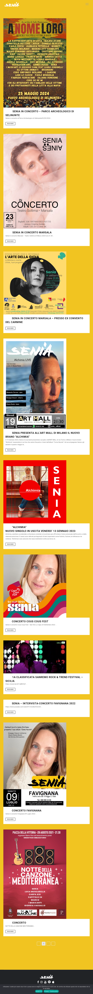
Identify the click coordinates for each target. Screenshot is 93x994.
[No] (91, 989)
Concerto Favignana (26, 810)
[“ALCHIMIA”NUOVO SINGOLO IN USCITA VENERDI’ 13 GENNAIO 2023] (38, 491)
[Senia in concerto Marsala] (38, 181)
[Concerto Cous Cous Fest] (38, 586)
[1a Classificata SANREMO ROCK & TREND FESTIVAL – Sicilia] (38, 656)
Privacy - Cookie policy (51, 991)
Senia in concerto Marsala (32, 232)
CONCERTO (19, 922)
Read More (10, 123)
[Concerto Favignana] (38, 764)
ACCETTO (39, 991)
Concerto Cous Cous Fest (30, 621)
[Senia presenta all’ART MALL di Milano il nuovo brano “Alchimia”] (38, 384)
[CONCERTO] (38, 874)
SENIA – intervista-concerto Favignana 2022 (43, 703)
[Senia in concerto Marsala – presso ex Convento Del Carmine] (38, 283)
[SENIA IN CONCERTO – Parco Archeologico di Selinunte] (38, 63)
